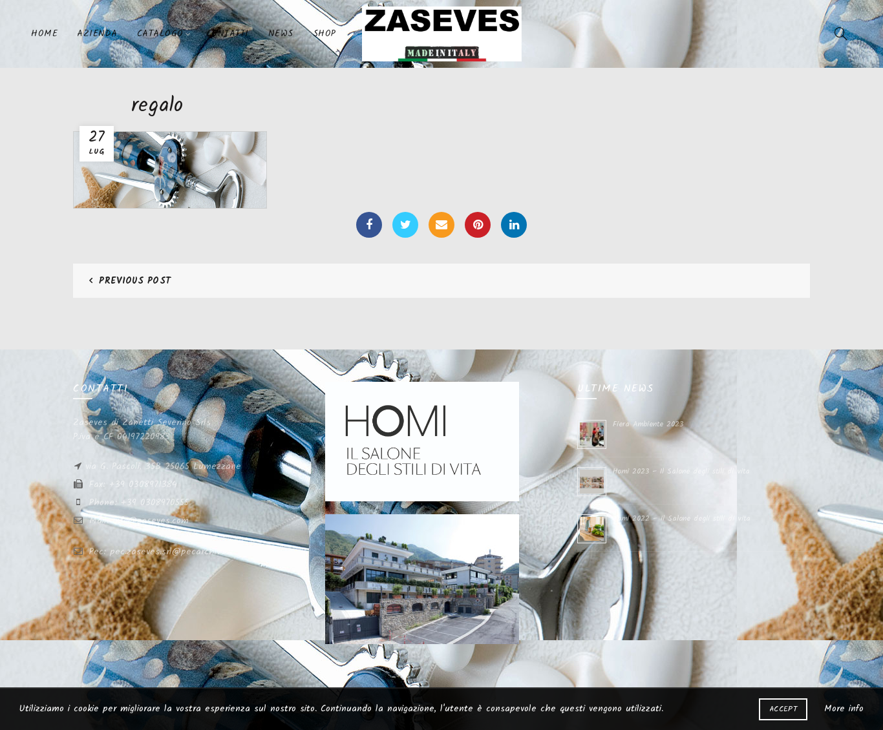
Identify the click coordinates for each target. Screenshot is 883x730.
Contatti (227, 33)
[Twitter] (405, 225)
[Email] (441, 225)
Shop (324, 33)
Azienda (97, 33)
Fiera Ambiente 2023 (648, 424)
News (280, 33)
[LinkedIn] (514, 225)
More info (844, 709)
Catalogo (160, 33)
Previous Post (135, 281)
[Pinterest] (478, 225)
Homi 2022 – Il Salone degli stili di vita (681, 518)
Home (44, 33)
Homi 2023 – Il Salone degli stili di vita (681, 471)
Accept (783, 709)
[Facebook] (369, 225)
